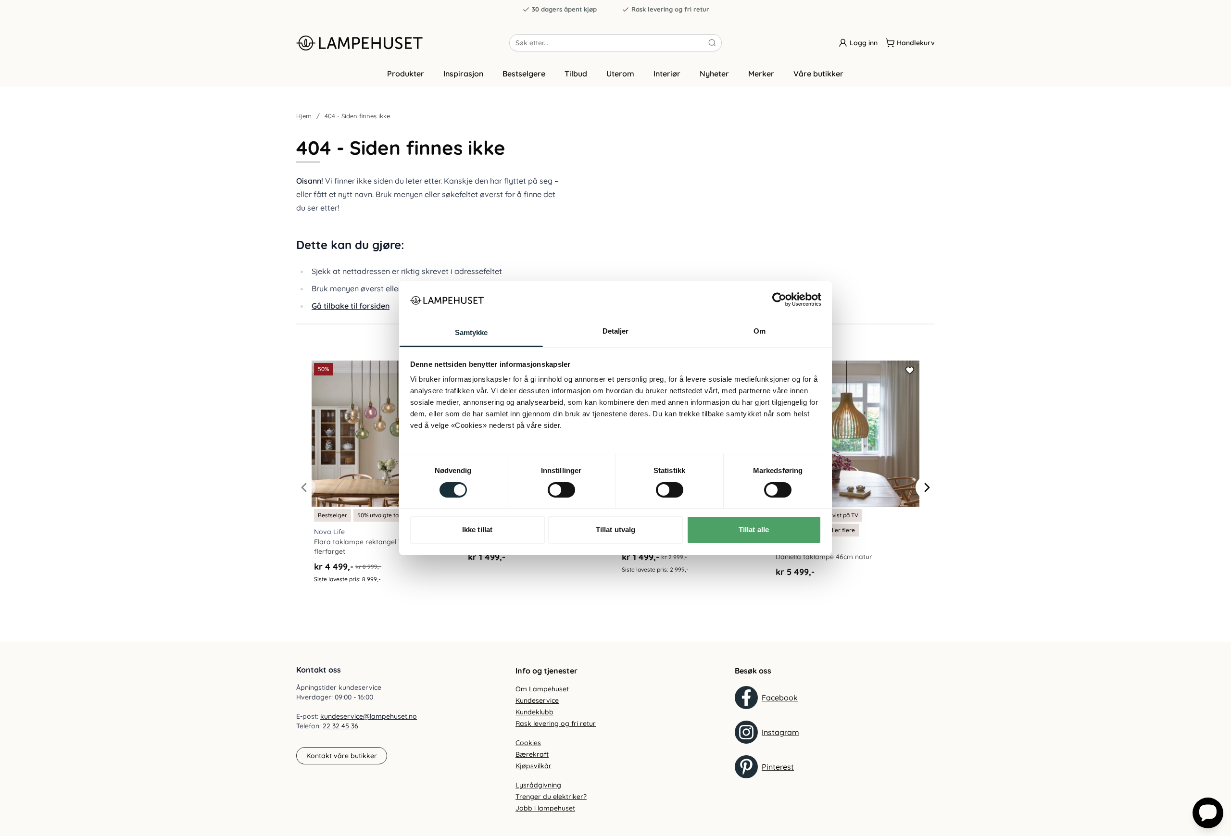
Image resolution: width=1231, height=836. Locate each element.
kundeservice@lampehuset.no (368, 716)
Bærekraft (532, 754)
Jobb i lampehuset (545, 808)
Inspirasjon (463, 73)
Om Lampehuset (542, 689)
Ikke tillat (477, 529)
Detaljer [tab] (616, 331)
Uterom (620, 73)
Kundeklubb (534, 712)
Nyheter (714, 73)
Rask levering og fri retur (670, 9)
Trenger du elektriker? (551, 796)
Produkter (405, 73)
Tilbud (576, 73)
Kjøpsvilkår (533, 765)
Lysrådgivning (538, 785)
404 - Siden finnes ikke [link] (357, 116)
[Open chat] (1208, 813)
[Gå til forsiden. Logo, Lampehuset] (402, 43)
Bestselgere (523, 73)
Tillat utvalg (615, 529)
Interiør (666, 73)
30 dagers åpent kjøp (564, 9)
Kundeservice (537, 700)
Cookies (528, 742)
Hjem (304, 116)
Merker (761, 73)
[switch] (561, 490)
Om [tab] (760, 331)
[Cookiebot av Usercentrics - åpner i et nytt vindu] (779, 299)
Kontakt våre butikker (341, 755)
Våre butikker (818, 73)
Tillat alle (754, 529)
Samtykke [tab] (471, 332)
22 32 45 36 (340, 726)
